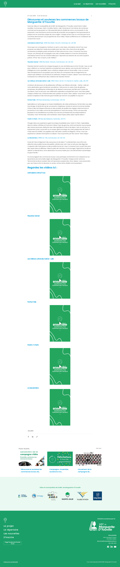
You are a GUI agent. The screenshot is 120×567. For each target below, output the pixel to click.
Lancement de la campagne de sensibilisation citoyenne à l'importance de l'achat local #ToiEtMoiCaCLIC (88, 470)
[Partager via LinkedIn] (32, 437)
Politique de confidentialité (11, 562)
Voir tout (98, 448)
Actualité (30, 431)
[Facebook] (108, 546)
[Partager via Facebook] (28, 437)
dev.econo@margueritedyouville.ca (106, 541)
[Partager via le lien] (37, 437)
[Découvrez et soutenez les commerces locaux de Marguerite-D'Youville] (31, 459)
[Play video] (60, 194)
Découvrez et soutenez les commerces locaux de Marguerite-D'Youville (31, 470)
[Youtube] (115, 546)
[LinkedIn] (111, 546)
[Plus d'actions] (91, 16)
